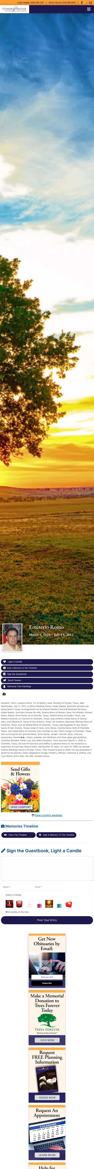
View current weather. (49, 815)
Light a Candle (14, 662)
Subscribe (47, 983)
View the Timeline (17, 835)
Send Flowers (14, 680)
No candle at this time (18, 912)
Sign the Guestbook (17, 674)
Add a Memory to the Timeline (22, 668)
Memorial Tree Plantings (19, 686)
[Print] (4, 694)
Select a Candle (13, 895)
